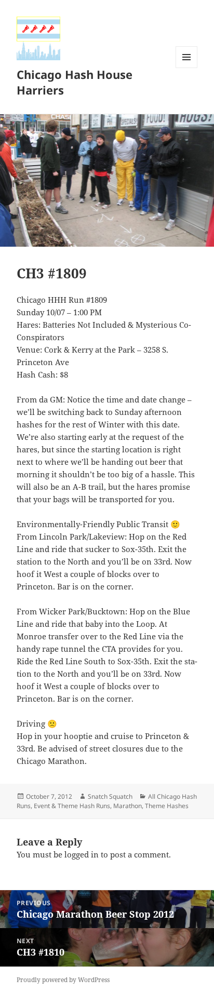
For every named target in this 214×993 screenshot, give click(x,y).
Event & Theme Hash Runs (72, 805)
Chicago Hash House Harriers (74, 82)
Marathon (127, 805)
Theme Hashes (167, 805)
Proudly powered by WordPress (63, 979)
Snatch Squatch (110, 796)
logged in (81, 854)
